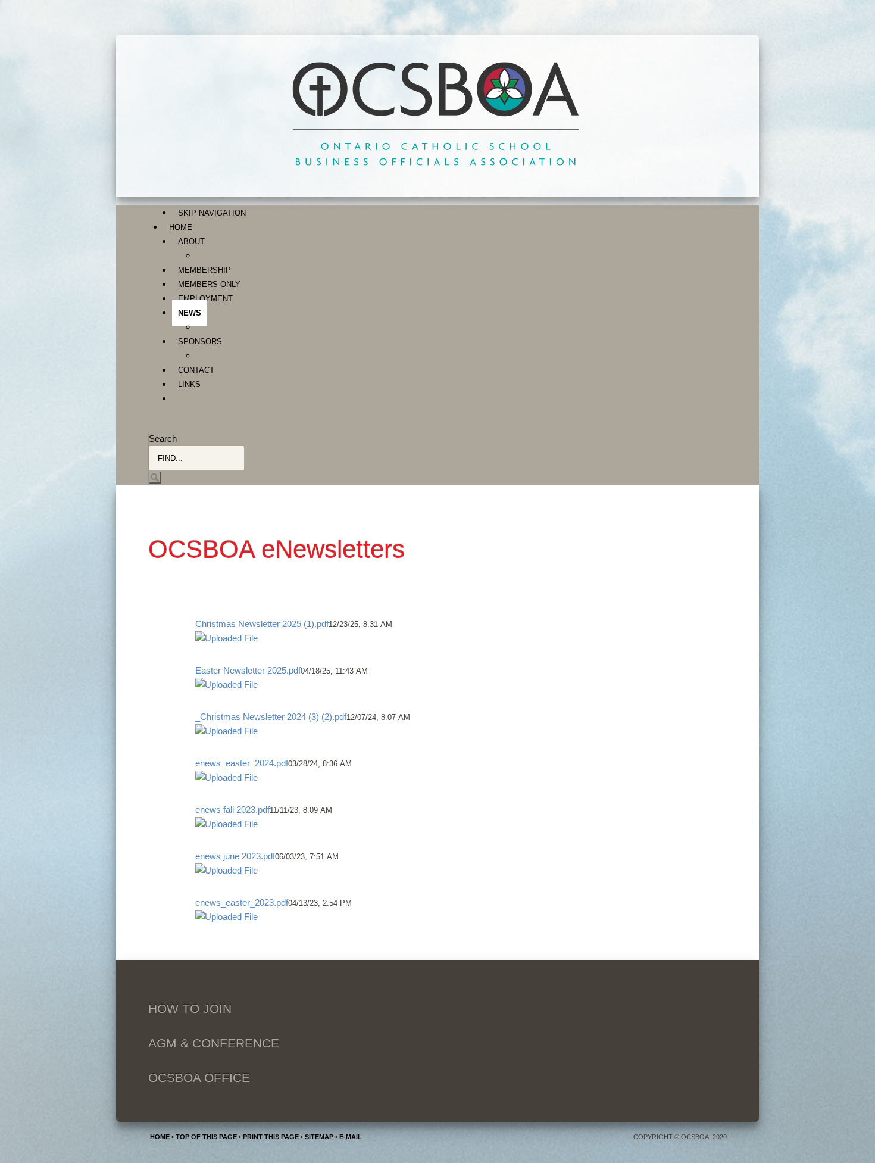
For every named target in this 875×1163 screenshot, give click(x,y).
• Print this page (268, 1136)
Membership (204, 270)
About (191, 241)
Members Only (209, 284)
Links (189, 384)
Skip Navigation (212, 212)
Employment (205, 298)
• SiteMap (316, 1136)
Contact (196, 370)
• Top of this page (203, 1136)
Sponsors (200, 341)
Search (163, 439)
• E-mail (347, 1136)
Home (180, 227)
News (189, 312)
